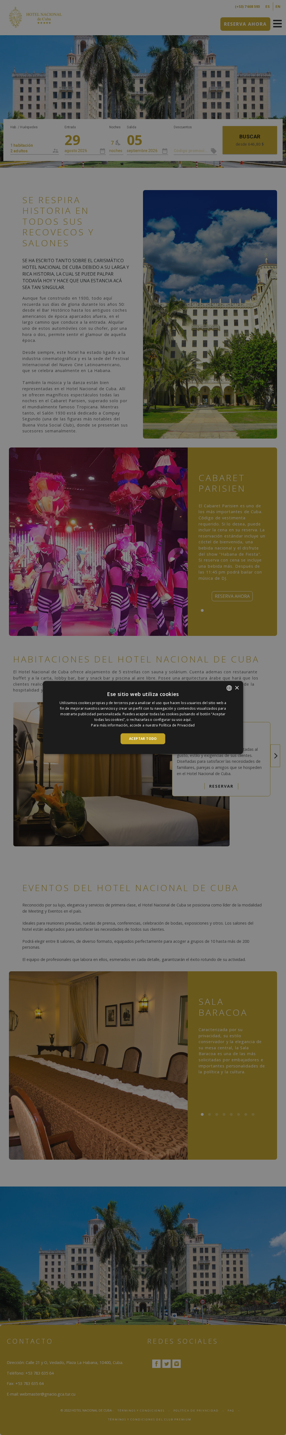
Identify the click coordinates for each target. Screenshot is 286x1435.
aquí (186, 719)
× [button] (237, 688)
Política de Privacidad (177, 725)
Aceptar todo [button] (143, 738)
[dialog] (143, 717)
